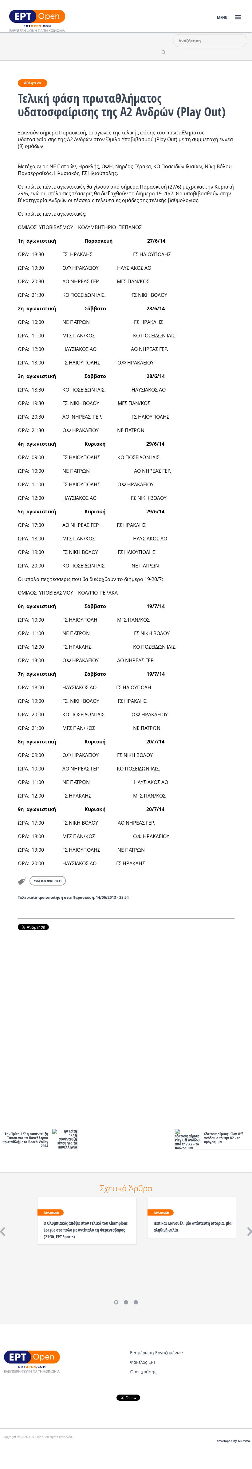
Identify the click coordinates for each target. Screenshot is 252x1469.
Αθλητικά (32, 83)
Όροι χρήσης (143, 1372)
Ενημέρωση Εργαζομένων (156, 1353)
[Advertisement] (126, 1028)
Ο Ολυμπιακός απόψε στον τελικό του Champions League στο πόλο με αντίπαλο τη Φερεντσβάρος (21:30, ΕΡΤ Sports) (86, 1230)
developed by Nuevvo (233, 1441)
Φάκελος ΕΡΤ (143, 1362)
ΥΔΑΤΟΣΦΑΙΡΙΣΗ (47, 880)
